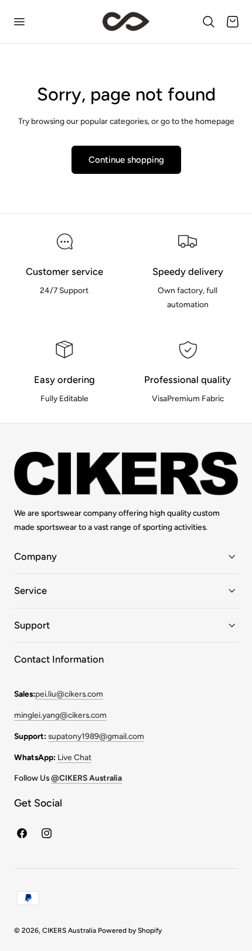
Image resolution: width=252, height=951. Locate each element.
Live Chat (74, 757)
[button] (18, 21)
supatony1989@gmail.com (96, 736)
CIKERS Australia (69, 930)
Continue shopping (126, 159)
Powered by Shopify (130, 930)
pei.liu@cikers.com (69, 693)
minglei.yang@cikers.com (60, 715)
